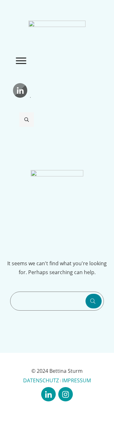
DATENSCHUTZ (41, 380)
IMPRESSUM (76, 380)
